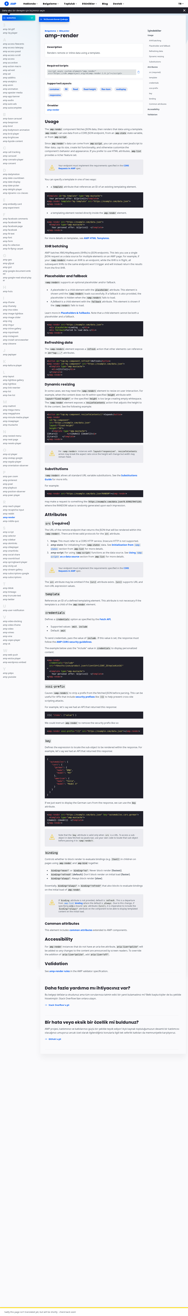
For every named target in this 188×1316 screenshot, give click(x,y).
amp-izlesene (9, 343)
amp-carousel (9, 155)
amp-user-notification (13, 610)
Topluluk (69, 3)
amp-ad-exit (9, 70)
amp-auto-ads (10, 103)
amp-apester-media (12, 92)
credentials (154, 83)
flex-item (106, 89)
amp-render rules (59, 971)
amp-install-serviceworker (15, 339)
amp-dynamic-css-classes (15, 193)
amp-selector (9, 535)
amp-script (8, 532)
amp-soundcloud (11, 558)
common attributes (80, 930)
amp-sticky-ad (10, 565)
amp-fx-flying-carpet (13, 248)
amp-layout (8, 376)
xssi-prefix (153, 88)
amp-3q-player (10, 32)
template (153, 77)
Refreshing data (156, 51)
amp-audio (8, 100)
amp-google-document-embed (17, 272)
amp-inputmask (11, 332)
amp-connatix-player (13, 159)
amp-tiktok (8, 588)
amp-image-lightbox (13, 313)
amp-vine (7, 636)
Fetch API (105, 619)
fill (66, 89)
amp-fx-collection (11, 244)
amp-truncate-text (12, 595)
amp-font (7, 237)
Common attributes (157, 104)
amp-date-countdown (13, 178)
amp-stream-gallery (12, 569)
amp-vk (6, 643)
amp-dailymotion (11, 174)
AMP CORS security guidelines (74, 641)
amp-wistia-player (12, 658)
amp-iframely (9, 305)
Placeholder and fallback (159, 46)
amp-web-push (10, 654)
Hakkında (29, 3)
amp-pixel (8, 483)
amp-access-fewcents (13, 43)
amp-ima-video (10, 309)
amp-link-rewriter (11, 387)
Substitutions (155, 61)
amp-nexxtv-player (12, 443)
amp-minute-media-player (16, 417)
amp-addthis (9, 77)
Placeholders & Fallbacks (75, 312)
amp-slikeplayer (11, 547)
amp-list (7, 391)
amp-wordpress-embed (14, 662)
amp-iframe (9, 302)
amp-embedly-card (12, 203)
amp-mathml (9, 406)
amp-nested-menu (12, 435)
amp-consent (9, 163)
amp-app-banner (11, 96)
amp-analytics (10, 81)
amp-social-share (11, 554)
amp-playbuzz (10, 487)
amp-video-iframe (12, 624)
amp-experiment (11, 207)
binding (152, 98)
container (54, 89)
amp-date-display (11, 181)
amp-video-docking (12, 621)
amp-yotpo (8, 673)
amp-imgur (8, 324)
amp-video (8, 628)
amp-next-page (10, 439)
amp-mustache (10, 424)
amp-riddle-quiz (11, 521)
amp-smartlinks (10, 550)
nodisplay (121, 89)
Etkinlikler (88, 3)
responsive (55, 95)
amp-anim (8, 85)
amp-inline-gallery (12, 328)
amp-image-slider (12, 317)
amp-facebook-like (12, 222)
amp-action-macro (12, 66)
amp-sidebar (9, 539)
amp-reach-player (12, 506)
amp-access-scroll (12, 55)
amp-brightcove (11, 137)
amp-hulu (8, 291)
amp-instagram (10, 336)
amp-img (7, 321)
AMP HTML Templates (96, 238)
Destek (117, 3)
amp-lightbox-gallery (13, 380)
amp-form (8, 241)
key (150, 93)
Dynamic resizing (156, 56)
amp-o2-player (10, 454)
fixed (75, 89)
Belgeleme (50, 3)
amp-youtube (9, 676)
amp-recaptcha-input (13, 509)
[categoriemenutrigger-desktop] (54, 19)
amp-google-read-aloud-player (17, 279)
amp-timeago (9, 591)
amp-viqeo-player (11, 639)
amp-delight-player (12, 189)
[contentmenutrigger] (165, 31)
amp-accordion (10, 62)
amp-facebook (10, 229)
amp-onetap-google (12, 457)
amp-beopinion (10, 122)
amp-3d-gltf (9, 29)
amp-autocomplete (12, 107)
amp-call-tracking (11, 152)
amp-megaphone (11, 413)
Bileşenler (64, 31)
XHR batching (155, 40)
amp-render (9, 517)
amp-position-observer (14, 491)
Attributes (153, 67)
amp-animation (10, 88)
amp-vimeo (8, 632)
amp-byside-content (13, 141)
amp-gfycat (8, 263)
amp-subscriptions (12, 577)
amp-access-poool (12, 51)
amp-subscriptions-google (16, 573)
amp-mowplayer (11, 421)
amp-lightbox (9, 383)
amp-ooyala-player (12, 461)
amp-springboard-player (15, 562)
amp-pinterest (10, 480)
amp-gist (7, 267)
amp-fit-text (8, 233)
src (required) (155, 72)
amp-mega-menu (11, 409)
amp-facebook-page (13, 226)
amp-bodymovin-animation (16, 129)
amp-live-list (9, 395)
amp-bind (8, 126)
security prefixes (85, 696)
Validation (152, 114)
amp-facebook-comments (15, 218)
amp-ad (7, 73)
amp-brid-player (11, 133)
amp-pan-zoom (10, 476)
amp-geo (7, 259)
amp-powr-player (11, 495)
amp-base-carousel (12, 118)
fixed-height (90, 89)
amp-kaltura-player (12, 365)
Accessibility (153, 109)
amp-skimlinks (10, 543)
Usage (150, 35)
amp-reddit (8, 513)
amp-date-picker (11, 185)
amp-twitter (9, 599)
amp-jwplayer (9, 354)
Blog (105, 3)
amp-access (9, 58)
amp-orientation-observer (15, 465)
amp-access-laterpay (13, 47)
